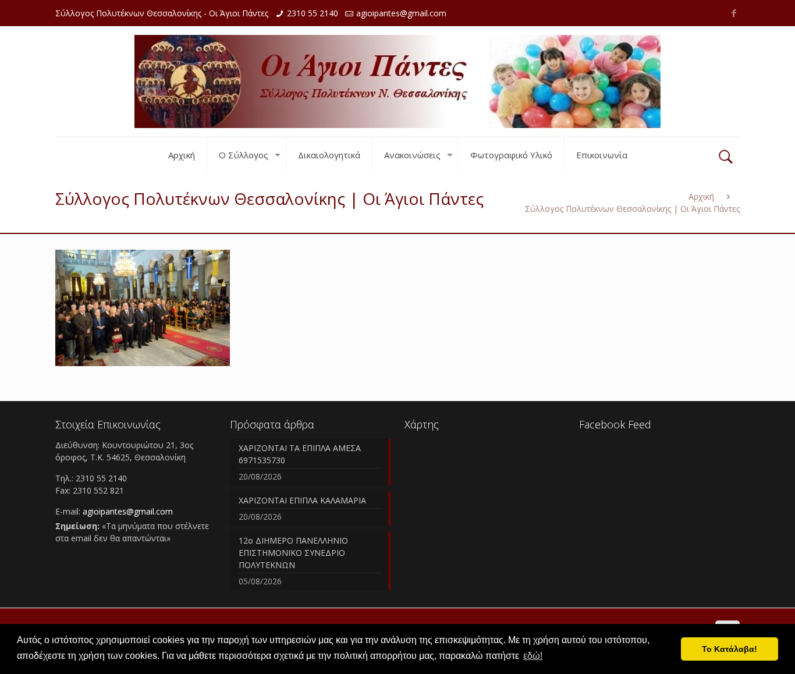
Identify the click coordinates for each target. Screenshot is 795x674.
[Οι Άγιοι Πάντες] (397, 81)
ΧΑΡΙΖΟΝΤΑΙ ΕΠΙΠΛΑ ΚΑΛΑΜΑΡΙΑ (302, 500)
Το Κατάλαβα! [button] (729, 649)
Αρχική (701, 196)
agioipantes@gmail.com (401, 13)
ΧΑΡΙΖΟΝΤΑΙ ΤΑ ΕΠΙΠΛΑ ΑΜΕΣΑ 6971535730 (300, 454)
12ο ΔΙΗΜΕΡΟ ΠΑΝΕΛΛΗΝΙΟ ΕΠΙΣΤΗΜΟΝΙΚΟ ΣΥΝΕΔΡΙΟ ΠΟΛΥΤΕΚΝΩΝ (293, 552)
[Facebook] (733, 13)
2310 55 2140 (312, 13)
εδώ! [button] (532, 656)
